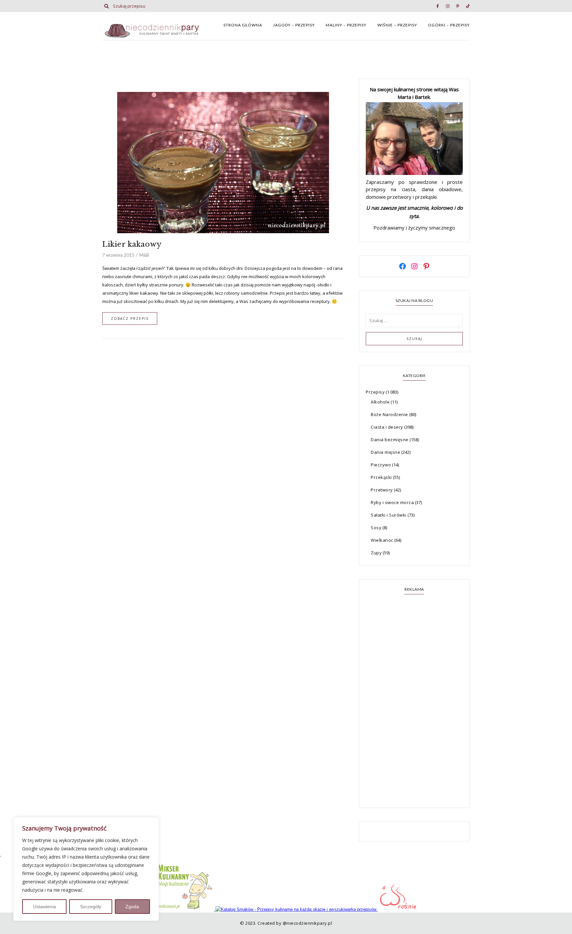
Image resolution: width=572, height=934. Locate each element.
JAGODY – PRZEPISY (294, 24)
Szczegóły (90, 906)
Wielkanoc (382, 540)
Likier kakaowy (132, 244)
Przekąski (381, 477)
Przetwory (382, 490)
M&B (144, 255)
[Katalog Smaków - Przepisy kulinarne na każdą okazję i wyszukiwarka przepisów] (296, 909)
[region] (86, 869)
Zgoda (132, 906)
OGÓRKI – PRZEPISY (449, 24)
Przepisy (375, 392)
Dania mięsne (385, 452)
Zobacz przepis (130, 318)
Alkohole (380, 402)
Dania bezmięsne (389, 440)
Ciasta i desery (387, 427)
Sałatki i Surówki (388, 515)
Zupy (376, 553)
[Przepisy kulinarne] (185, 909)
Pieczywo (381, 465)
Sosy (376, 528)
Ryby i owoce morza (392, 502)
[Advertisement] (414, 702)
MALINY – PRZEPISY (346, 24)
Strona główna (242, 24)
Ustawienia (44, 906)
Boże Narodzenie (389, 414)
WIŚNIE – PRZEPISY (397, 24)
